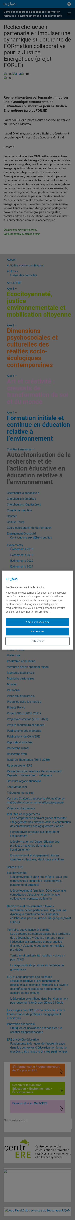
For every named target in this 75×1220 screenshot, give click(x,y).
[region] (37, 610)
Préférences (37, 641)
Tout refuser (37, 631)
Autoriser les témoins (37, 622)
